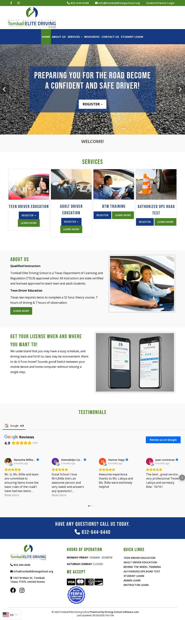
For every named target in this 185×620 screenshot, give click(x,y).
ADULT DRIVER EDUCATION (140, 562)
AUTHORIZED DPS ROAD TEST (142, 571)
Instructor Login (136, 585)
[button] (180, 89)
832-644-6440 (79, 3)
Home (46, 36)
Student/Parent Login (160, 3)
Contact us (110, 36)
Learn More (29, 223)
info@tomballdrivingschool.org (119, 3)
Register (92, 104)
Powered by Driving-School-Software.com (114, 612)
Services (74, 36)
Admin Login (132, 580)
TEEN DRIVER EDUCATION (139, 558)
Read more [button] (12, 495)
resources (92, 36)
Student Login (132, 36)
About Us (59, 36)
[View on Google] (8, 461)
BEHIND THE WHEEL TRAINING (142, 567)
